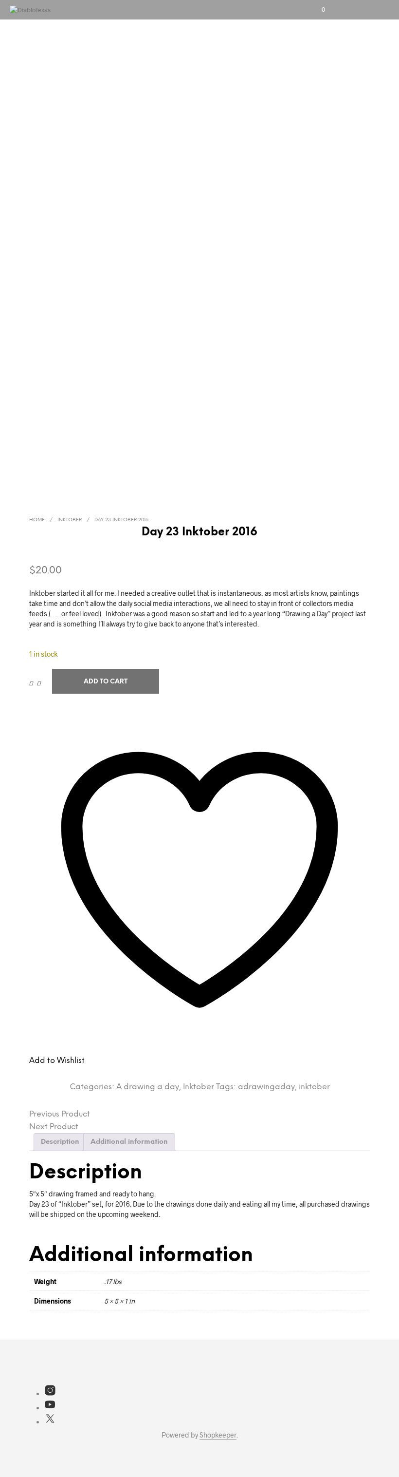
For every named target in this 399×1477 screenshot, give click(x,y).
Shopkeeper (218, 1435)
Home (37, 520)
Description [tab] (60, 1142)
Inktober (69, 520)
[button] (316, 10)
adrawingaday (266, 1087)
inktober (314, 1087)
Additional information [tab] (129, 1142)
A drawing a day (147, 1087)
